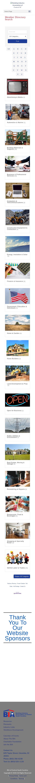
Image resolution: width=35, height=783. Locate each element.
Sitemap (21, 779)
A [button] (13, 49)
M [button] (14, 61)
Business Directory (11, 583)
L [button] (25, 57)
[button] (22, 576)
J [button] (17, 57)
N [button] (18, 61)
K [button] (21, 57)
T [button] (25, 66)
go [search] (18, 41)
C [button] (21, 49)
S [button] (21, 66)
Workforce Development (13, 730)
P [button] (25, 61)
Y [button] (17, 74)
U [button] (13, 70)
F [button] (17, 53)
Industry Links (9, 727)
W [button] (21, 70)
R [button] (18, 66)
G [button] (21, 53)
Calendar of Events (11, 736)
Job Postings (16, 586)
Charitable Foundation (12, 741)
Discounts (7, 724)
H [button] (25, 53)
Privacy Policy (14, 776)
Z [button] (21, 74)
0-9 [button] (9, 49)
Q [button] (14, 66)
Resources (8, 721)
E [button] (13, 53)
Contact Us (22, 586)
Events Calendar (21, 583)
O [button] (22, 61)
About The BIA (9, 739)
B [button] (17, 49)
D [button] (25, 49)
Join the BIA (8, 744)
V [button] (17, 70)
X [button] (25, 70)
